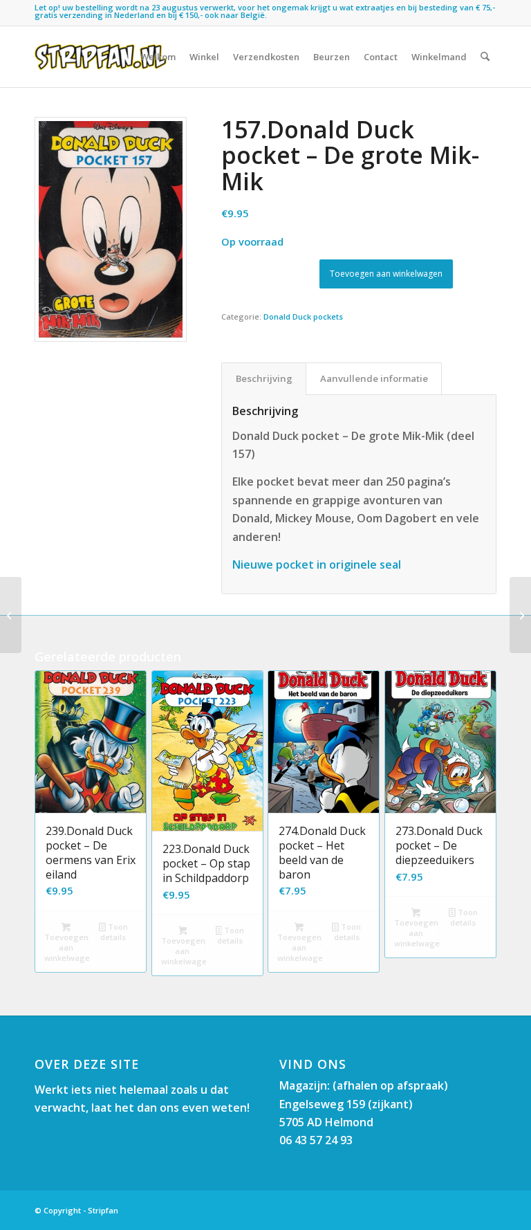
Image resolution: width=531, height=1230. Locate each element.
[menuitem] (158, 56)
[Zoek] (485, 56)
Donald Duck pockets (303, 316)
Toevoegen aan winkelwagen (386, 273)
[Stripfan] (101, 56)
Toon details (113, 931)
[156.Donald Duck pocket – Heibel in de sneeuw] (520, 615)
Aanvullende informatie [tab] (374, 378)
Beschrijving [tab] (264, 378)
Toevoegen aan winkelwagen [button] (67, 947)
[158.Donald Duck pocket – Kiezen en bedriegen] (10, 615)
